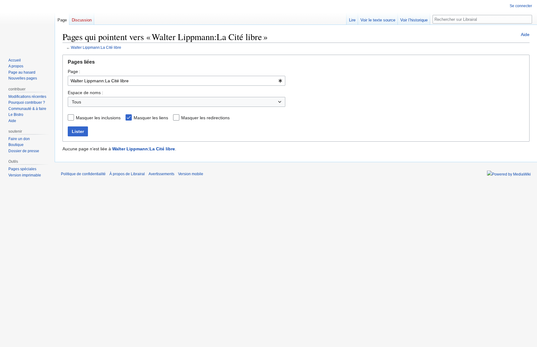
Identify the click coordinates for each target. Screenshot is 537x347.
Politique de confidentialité (83, 174)
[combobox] (176, 81)
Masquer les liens (151, 117)
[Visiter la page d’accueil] (27, 25)
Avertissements (161, 174)
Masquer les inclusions (98, 117)
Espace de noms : (85, 92)
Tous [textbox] (76, 101)
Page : (74, 71)
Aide (525, 34)
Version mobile (190, 174)
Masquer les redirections (205, 117)
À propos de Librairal (127, 174)
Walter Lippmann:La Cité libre (96, 47)
